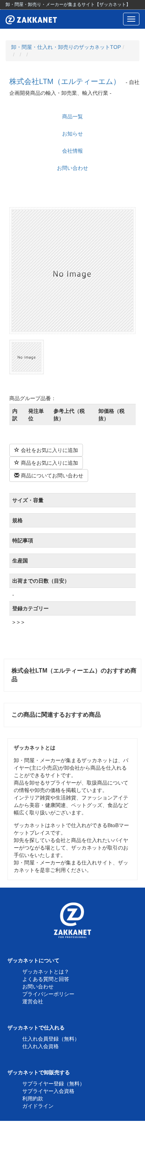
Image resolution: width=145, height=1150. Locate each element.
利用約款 (32, 1098)
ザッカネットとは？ (45, 972)
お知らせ (72, 134)
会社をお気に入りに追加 (48, 450)
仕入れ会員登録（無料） (51, 1039)
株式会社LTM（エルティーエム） (64, 81)
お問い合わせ (72, 168)
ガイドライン (38, 1106)
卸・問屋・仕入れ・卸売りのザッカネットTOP (66, 47)
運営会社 (32, 1001)
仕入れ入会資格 (40, 1046)
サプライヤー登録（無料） (53, 1084)
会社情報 (72, 151)
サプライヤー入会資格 (48, 1091)
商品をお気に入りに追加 (48, 463)
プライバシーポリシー (48, 994)
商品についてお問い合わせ (51, 476)
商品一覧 (72, 116)
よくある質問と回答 (45, 979)
